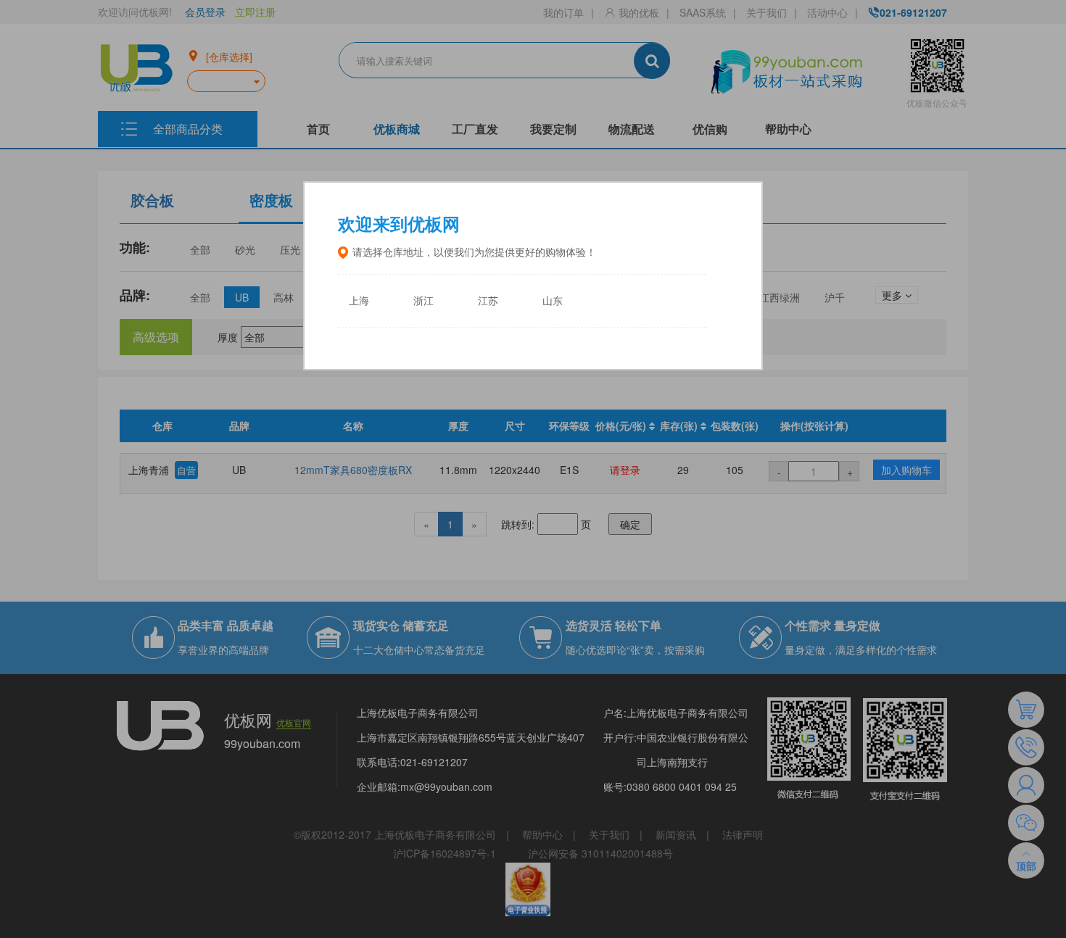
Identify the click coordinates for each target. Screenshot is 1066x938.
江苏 (488, 301)
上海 (359, 301)
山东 (552, 301)
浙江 (423, 301)
